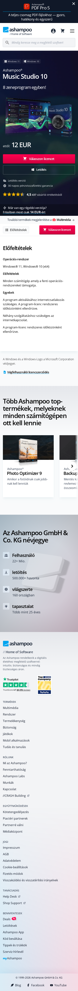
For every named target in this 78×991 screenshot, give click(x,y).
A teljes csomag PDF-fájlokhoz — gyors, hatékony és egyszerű (36, 17)
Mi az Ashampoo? (15, 763)
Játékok (8, 734)
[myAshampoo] (53, 31)
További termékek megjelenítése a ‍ (39, 220)
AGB (6, 854)
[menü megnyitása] (72, 31)
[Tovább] (72, 466)
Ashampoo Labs (14, 776)
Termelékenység (14, 721)
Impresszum (11, 848)
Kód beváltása (12, 939)
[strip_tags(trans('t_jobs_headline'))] (44, 684)
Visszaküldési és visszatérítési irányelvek (30, 880)
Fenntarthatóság (14, 770)
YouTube (60, 985)
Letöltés (41, 170)
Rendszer (9, 714)
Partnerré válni (13, 825)
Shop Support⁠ (12, 903)
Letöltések (10, 926)
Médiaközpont (12, 831)
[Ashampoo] (18, 643)
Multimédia (10, 708)
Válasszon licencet (41, 159)
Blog (18, 985)
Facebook (37, 985)
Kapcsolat (9, 789)
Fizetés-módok (13, 874)
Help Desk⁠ (10, 896)
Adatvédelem (12, 861)
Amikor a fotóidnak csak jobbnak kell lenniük (27, 481)
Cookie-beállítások (15, 867)
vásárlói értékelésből (44, 194)
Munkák (8, 783)
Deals (9, 919)
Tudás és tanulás (14, 747)
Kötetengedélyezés (16, 812)
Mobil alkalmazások (16, 740)
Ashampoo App (13, 932)
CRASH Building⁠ (14, 796)
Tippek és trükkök (15, 945)
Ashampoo (12, 958)
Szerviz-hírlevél (13, 952)
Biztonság (9, 727)
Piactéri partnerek (15, 818)
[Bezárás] (73, 3)
